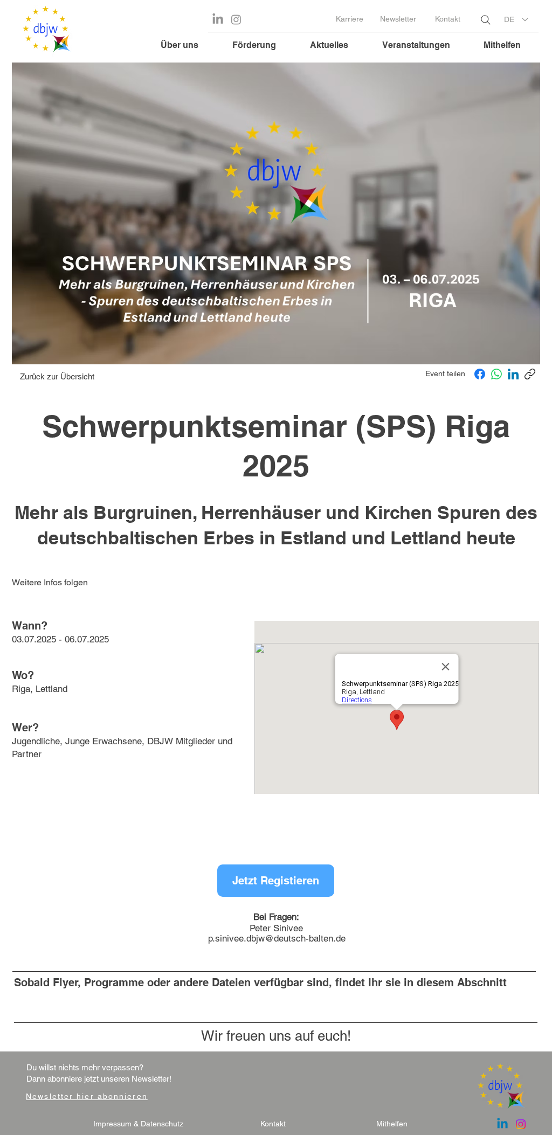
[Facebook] (479, 374)
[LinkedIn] (513, 374)
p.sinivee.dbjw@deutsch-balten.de (277, 938)
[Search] (485, 20)
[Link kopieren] (530, 374)
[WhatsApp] (496, 374)
